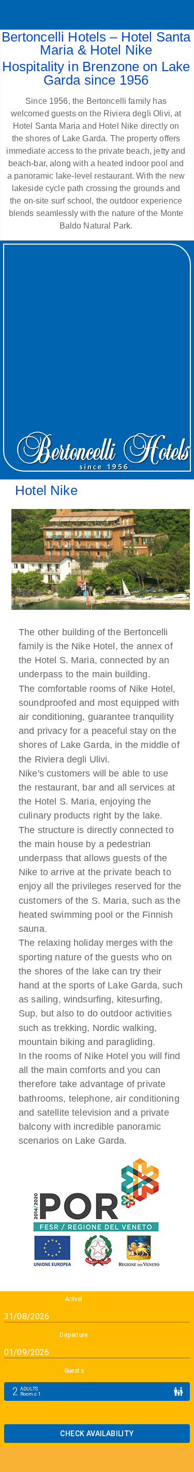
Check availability (96, 1433)
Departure (73, 1335)
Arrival (73, 1299)
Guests (74, 1370)
